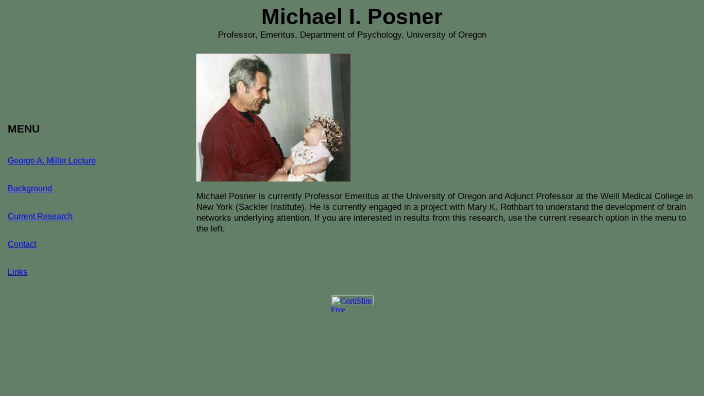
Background (30, 188)
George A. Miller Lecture (52, 160)
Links (17, 272)
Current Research (40, 216)
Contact (22, 244)
